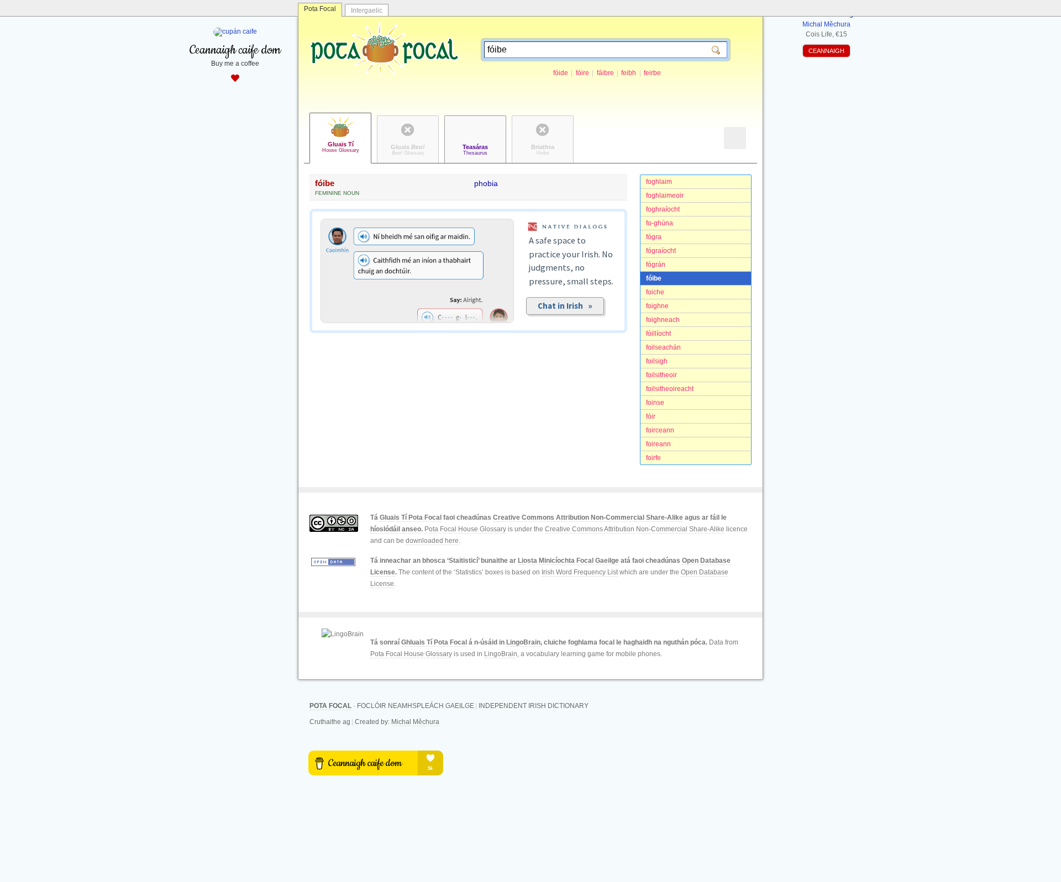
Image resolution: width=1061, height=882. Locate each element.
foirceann (660, 430)
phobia (486, 183)
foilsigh (657, 361)
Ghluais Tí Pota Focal (434, 642)
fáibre (605, 73)
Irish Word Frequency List (580, 572)
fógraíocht (661, 251)
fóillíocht (658, 333)
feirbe (652, 73)
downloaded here (432, 541)
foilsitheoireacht (670, 389)
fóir (650, 416)
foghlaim (659, 182)
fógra (653, 237)
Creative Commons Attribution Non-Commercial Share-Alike (588, 517)
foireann (658, 444)
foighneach (663, 320)
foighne (657, 306)
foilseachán (663, 347)
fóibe (653, 278)
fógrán (655, 264)
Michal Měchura (415, 722)
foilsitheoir (661, 375)
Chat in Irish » (565, 305)
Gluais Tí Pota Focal (411, 517)
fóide (560, 73)
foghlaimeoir (665, 195)
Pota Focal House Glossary (465, 529)
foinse (655, 402)
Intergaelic (366, 10)
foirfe (653, 458)
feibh (628, 73)
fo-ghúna (659, 223)
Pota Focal (320, 9)
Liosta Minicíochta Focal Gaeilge (568, 560)
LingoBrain (523, 642)
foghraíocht (663, 209)
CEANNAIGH (826, 50)
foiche (655, 292)
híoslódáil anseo (395, 529)
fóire (582, 73)
